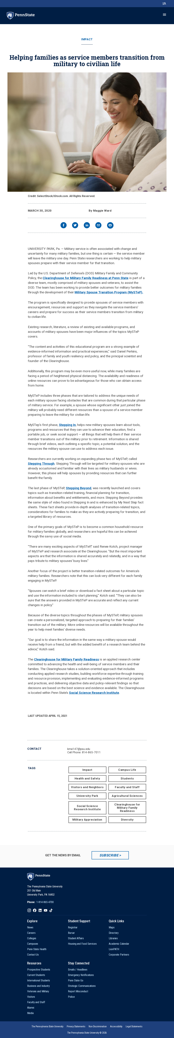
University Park (87, 795)
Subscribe (108, 855)
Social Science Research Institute (94, 693)
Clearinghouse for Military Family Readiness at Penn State (85, 278)
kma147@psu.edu (78, 749)
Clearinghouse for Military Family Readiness (66, 659)
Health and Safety (87, 778)
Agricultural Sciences (127, 795)
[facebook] (63, 225)
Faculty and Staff (127, 787)
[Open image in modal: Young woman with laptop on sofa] (87, 132)
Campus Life (127, 769)
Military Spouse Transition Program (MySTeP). (109, 292)
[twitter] (75, 225)
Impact (87, 39)
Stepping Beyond (78, 488)
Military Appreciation (87, 819)
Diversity (127, 819)
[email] (98, 225)
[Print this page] (110, 225)
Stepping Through (41, 464)
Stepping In (67, 425)
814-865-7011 (91, 752)
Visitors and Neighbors (87, 787)
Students (127, 778)
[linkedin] (87, 225)
